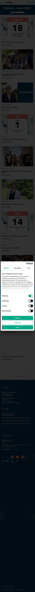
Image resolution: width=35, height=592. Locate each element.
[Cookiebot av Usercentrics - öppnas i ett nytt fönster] (26, 264)
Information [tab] (17, 268)
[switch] (30, 301)
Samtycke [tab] (6, 268)
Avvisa (17, 327)
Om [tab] (29, 268)
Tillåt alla (17, 318)
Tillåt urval (18, 322)
